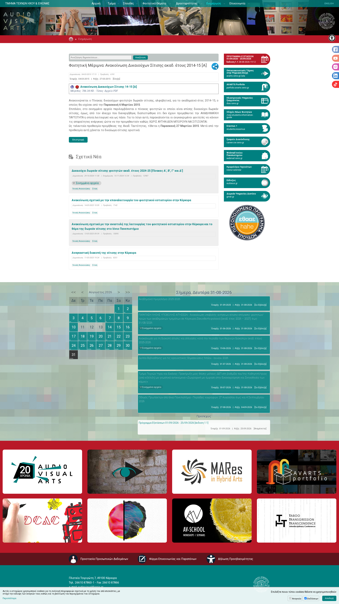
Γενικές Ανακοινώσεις (81, 189)
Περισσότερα (9, 598)
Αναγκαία (296, 598)
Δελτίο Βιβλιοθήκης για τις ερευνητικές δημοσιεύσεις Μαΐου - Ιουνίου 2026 (183, 358)
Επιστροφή (78, 139)
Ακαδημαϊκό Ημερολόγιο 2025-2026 (159, 299)
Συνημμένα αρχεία (87, 183)
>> (127, 292)
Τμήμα (111, 3)
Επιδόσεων (312, 598)
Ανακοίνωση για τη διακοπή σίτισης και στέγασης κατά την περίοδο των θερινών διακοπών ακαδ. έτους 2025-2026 (200, 340)
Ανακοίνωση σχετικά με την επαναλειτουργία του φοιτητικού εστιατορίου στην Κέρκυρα (131, 200)
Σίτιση (94, 189)
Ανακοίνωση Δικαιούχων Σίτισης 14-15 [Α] (108, 86)
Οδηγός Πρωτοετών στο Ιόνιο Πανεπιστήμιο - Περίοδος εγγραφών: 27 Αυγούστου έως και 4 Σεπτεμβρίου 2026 (201, 399)
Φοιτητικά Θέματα (154, 3)
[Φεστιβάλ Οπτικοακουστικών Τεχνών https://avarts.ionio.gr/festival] (127, 520)
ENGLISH (329, 3)
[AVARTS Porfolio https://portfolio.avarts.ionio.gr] (296, 472)
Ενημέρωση (213, 3)
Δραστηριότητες (187, 3)
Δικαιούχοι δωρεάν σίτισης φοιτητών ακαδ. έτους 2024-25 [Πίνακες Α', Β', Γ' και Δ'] (127, 170)
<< (73, 292)
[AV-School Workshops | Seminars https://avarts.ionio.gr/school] (212, 520)
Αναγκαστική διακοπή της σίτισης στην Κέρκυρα (104, 252)
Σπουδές (128, 3)
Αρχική (96, 3)
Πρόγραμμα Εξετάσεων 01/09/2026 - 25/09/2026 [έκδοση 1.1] (173, 422)
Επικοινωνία (237, 3)
